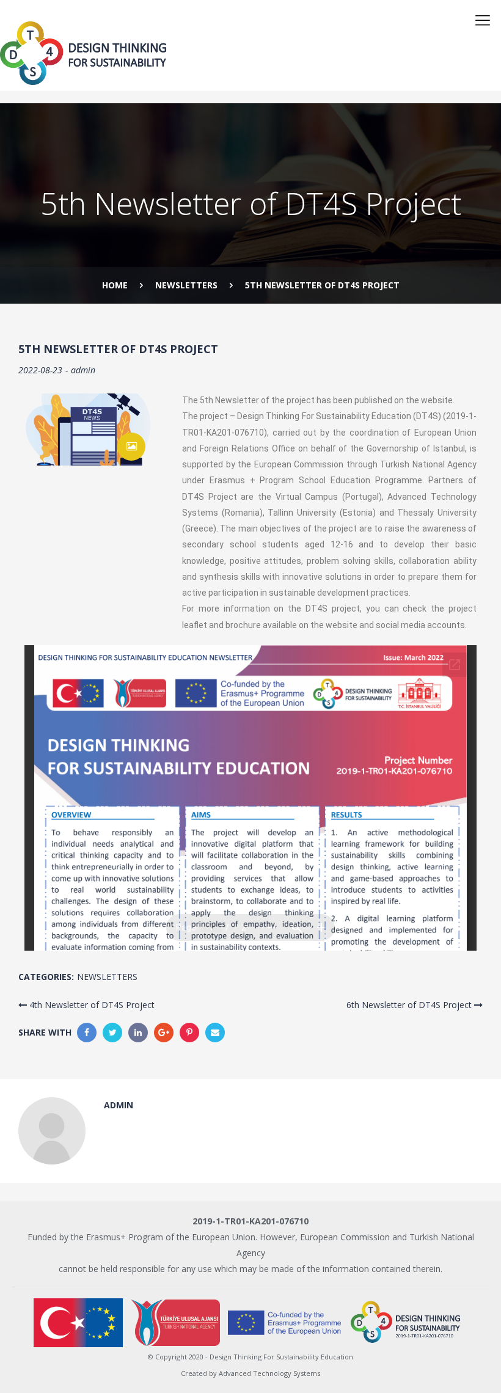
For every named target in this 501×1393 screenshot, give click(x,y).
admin (83, 370)
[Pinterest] (189, 1032)
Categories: (46, 976)
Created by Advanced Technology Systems (250, 1373)
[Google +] (164, 1032)
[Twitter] (112, 1032)
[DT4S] (205, 53)
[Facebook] (87, 1032)
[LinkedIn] (138, 1032)
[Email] (215, 1032)
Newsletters (107, 976)
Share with (44, 1032)
